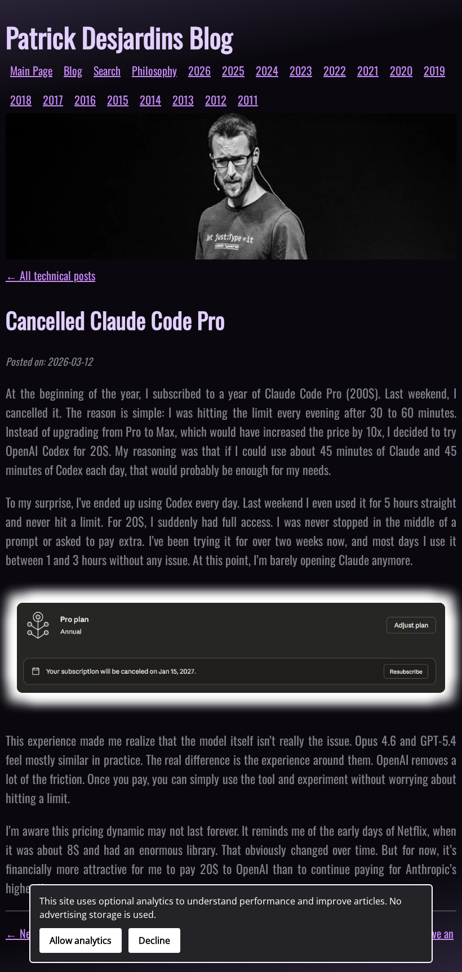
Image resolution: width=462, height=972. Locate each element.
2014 (150, 99)
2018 (21, 99)
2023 (301, 70)
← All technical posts (50, 275)
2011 (248, 99)
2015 (117, 99)
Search (107, 70)
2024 (267, 70)
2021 (368, 70)
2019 (434, 70)
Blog (73, 70)
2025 (233, 70)
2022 (334, 70)
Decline (154, 940)
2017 (53, 99)
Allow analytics (81, 940)
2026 (199, 70)
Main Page (31, 70)
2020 (401, 70)
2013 (183, 99)
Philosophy (154, 70)
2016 (85, 99)
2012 (215, 99)
